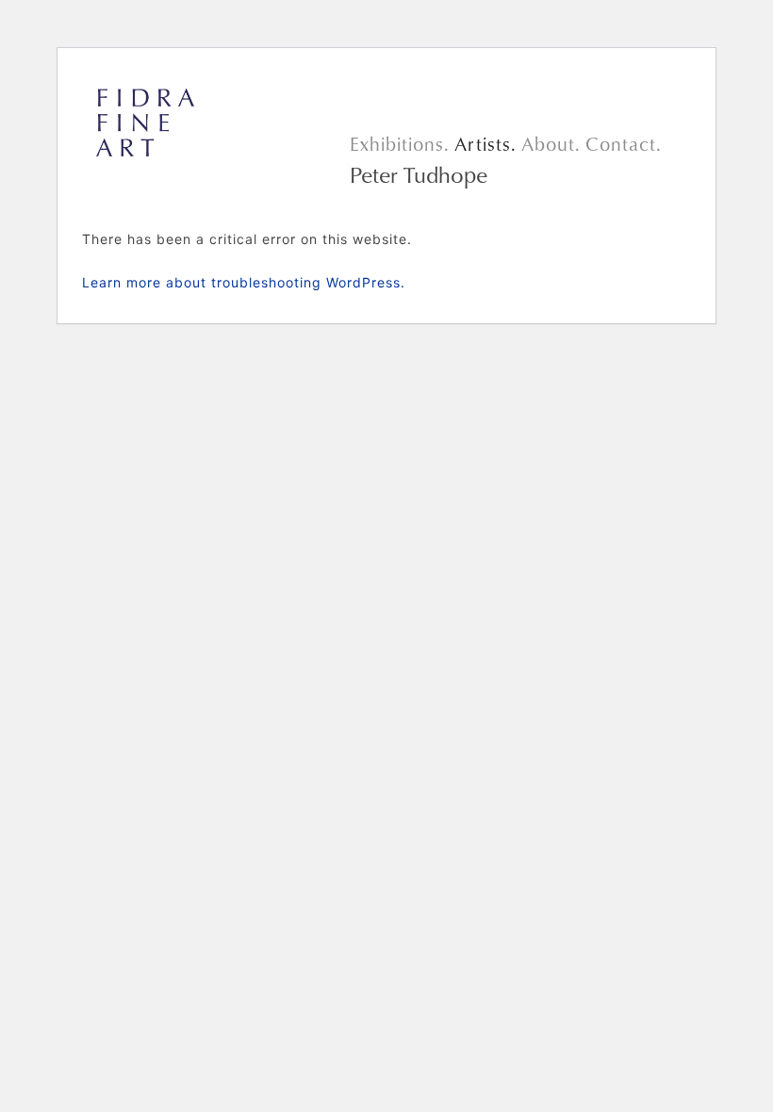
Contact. (623, 143)
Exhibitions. (400, 143)
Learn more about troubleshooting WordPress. (243, 282)
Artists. (485, 143)
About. (551, 143)
